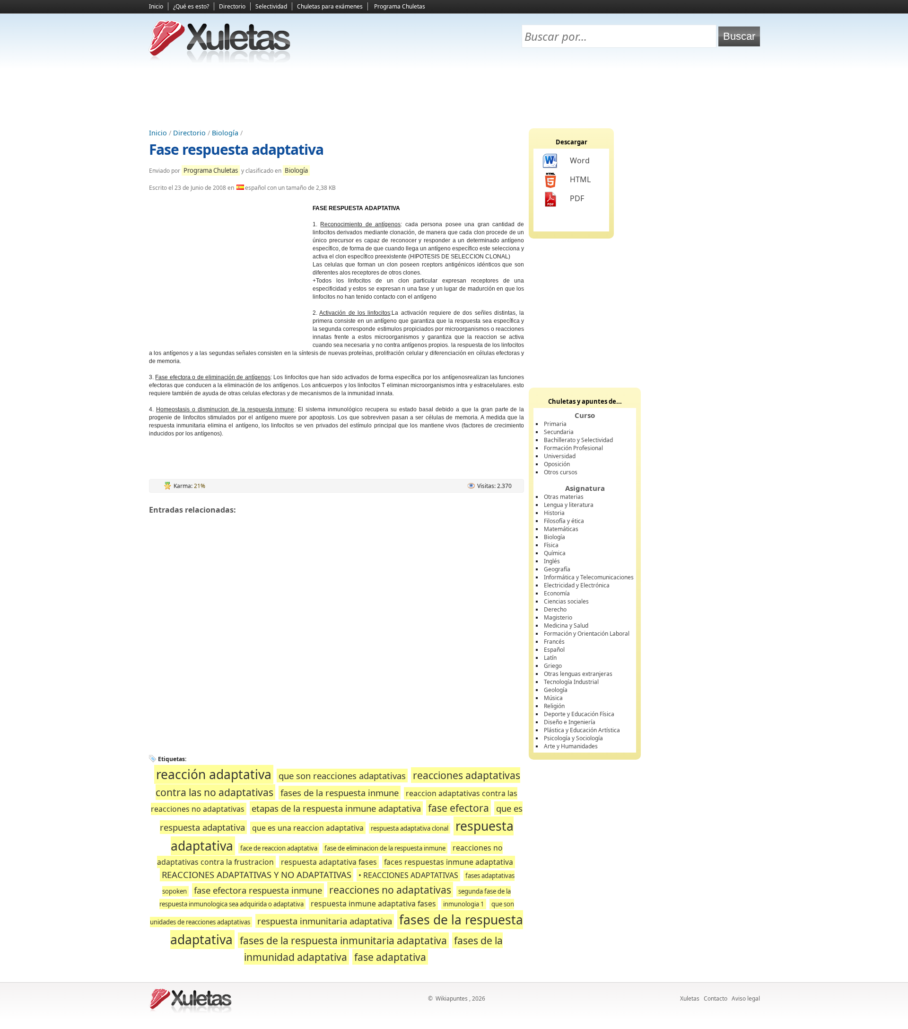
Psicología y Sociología (573, 738)
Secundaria (559, 432)
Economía (557, 593)
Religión (554, 706)
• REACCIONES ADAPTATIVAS (408, 875)
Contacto (715, 998)
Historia (554, 513)
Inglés (552, 561)
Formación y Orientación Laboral (586, 634)
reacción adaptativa (213, 774)
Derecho (555, 609)
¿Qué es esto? (191, 6)
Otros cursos (560, 472)
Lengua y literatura (569, 505)
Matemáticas (561, 529)
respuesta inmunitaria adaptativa (324, 921)
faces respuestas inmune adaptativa (448, 862)
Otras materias (564, 497)
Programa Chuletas (399, 6)
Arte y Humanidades (571, 746)
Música (553, 698)
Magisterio (558, 617)
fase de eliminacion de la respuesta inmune (384, 848)
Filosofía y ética (564, 521)
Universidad (560, 456)
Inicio (156, 6)
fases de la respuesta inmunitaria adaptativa (343, 940)
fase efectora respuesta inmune (258, 890)
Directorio (232, 6)
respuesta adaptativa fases (329, 862)
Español (554, 650)
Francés (554, 642)
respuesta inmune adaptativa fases (373, 903)
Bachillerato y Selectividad (578, 440)
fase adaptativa (390, 957)
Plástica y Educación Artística (582, 730)
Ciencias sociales (566, 601)
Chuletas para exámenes (330, 6)
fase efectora (458, 808)
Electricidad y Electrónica (577, 585)
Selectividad (271, 6)
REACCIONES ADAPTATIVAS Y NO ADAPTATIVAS (256, 874)
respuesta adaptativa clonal (409, 828)
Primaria (555, 424)
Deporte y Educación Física (579, 714)
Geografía (557, 569)
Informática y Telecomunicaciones (589, 577)
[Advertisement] (454, 95)
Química (555, 553)
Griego (553, 666)
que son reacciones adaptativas (342, 775)
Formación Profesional (573, 448)
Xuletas (689, 998)
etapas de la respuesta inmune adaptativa (336, 808)
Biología (225, 132)
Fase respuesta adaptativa (236, 149)
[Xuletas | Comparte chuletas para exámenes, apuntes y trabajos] (220, 60)
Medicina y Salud (566, 625)
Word (580, 160)
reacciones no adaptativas (390, 889)
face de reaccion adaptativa (278, 848)
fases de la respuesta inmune (339, 792)
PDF (577, 198)
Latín (550, 658)
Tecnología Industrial (571, 682)
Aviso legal (746, 998)
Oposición (557, 464)
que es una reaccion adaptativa (308, 828)
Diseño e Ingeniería (569, 722)
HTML (580, 179)
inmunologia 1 (463, 904)
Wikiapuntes (452, 998)
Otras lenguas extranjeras (578, 674)
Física (551, 545)
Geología (556, 690)
